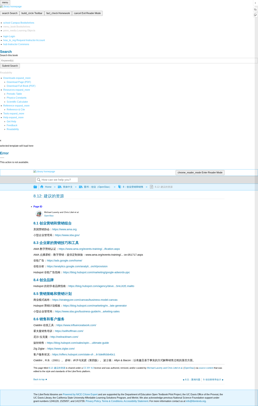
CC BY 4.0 (88, 368)
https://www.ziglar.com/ (61, 348)
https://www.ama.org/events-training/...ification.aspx (89, 248)
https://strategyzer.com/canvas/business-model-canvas (85, 299)
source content (206, 368)
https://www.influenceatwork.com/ (76, 325)
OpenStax (49, 216)
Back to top (38, 379)
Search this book (9, 55)
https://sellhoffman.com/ (69, 331)
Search (39, 179)
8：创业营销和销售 (133, 187)
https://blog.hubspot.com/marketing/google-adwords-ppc (96, 272)
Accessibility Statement (136, 401)
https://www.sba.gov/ (67, 235)
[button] (12, 125)
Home (48, 187)
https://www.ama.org (64, 229)
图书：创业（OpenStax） (97, 187)
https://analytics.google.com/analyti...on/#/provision (77, 266)
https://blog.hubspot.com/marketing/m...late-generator (95, 305)
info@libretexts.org (195, 401)
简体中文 (67, 187)
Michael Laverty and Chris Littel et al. (165, 368)
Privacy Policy (93, 401)
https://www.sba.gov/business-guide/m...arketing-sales (87, 311)
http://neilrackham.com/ (64, 336)
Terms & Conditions (112, 401)
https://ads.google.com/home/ (64, 260)
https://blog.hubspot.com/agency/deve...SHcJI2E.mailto (101, 286)
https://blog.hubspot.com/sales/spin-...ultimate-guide (78, 342)
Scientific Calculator (17, 101)
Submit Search (10, 66)
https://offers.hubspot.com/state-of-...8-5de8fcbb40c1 (83, 354)
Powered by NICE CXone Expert (80, 394)
